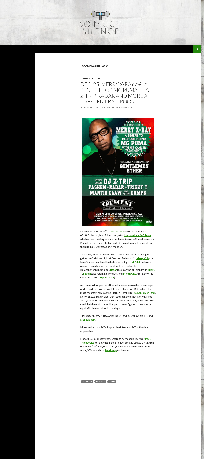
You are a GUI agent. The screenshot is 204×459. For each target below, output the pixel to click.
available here (87, 319)
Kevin (107, 107)
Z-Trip (112, 381)
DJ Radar (87, 381)
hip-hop (95, 78)
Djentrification (117, 231)
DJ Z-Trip (136, 262)
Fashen (87, 273)
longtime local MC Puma (137, 235)
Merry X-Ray (143, 258)
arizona (85, 78)
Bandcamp (111, 350)
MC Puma (100, 381)
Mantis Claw (130, 273)
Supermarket (107, 277)
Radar (113, 269)
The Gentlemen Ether (143, 292)
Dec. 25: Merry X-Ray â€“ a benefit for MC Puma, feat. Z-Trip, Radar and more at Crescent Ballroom (116, 93)
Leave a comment (123, 107)
